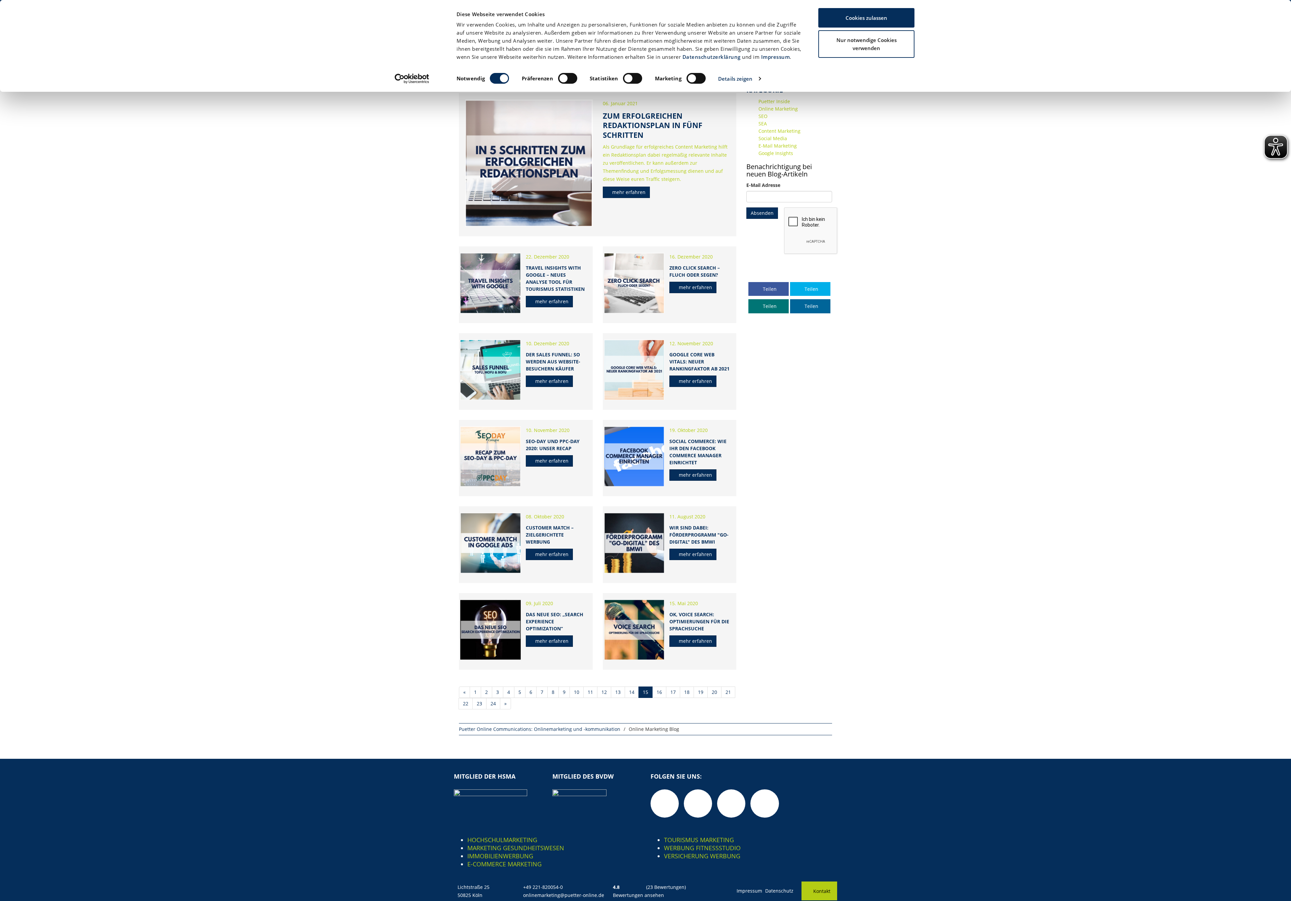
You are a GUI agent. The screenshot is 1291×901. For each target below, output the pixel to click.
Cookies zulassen (866, 17)
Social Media (772, 138)
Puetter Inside (774, 101)
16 (659, 692)
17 (673, 692)
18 (687, 692)
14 (631, 692)
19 (700, 692)
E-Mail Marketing (777, 146)
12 (604, 692)
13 (618, 692)
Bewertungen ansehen (638, 895)
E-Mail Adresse (763, 185)
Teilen (769, 289)
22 (465, 703)
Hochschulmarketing (502, 840)
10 (576, 692)
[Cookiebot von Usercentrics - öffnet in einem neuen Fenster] (412, 79)
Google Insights (775, 153)
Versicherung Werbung (702, 856)
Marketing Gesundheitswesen (515, 848)
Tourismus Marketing (699, 840)
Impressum (775, 56)
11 (590, 692)
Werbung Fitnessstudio (702, 848)
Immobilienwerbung (500, 856)
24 (493, 703)
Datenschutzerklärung (711, 56)
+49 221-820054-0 (543, 887)
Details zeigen (735, 78)
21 (728, 692)
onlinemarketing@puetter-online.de (563, 895)
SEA (762, 123)
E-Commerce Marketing (504, 864)
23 (479, 703)
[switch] (567, 78)
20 (714, 692)
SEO (763, 116)
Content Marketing (779, 131)
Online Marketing (778, 109)
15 (645, 692)
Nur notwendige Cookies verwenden (866, 44)
